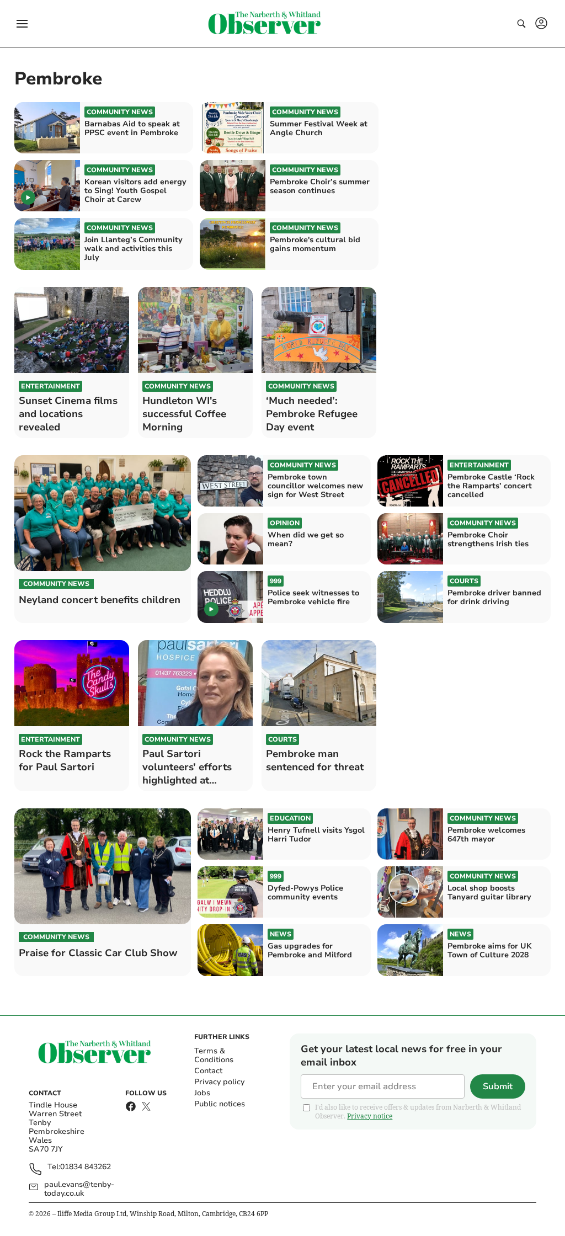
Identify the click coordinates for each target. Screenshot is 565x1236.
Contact (208, 1070)
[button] (22, 23)
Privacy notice (369, 1116)
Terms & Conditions (213, 1055)
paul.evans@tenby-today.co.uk (79, 1189)
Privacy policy (219, 1082)
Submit (498, 1086)
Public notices (219, 1104)
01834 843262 (85, 1167)
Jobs (202, 1093)
